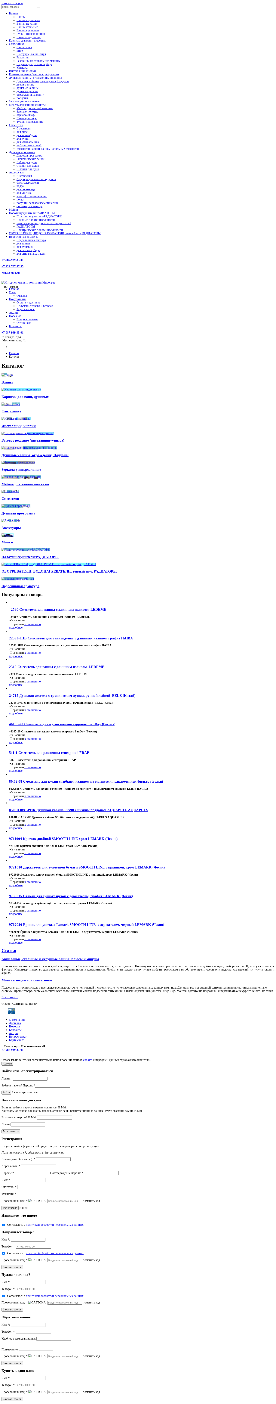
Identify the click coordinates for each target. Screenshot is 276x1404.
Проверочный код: (15, 1200)
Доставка (15, 1023)
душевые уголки (27, 91)
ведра (20, 186)
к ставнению (32, 624)
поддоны (22, 98)
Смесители (16, 125)
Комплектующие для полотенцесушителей (44, 223)
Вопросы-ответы (27, 319)
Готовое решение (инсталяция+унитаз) (34, 74)
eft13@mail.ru (11, 272)
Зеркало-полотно (27, 111)
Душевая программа (22, 152)
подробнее (16, 627)
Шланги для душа (28, 169)
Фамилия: (9, 1193)
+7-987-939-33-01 (12, 260)
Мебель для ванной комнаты (27, 104)
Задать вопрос (26, 309)
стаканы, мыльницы (29, 206)
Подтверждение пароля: (66, 1173)
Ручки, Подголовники (31, 33)
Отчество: (9, 1186)
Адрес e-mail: (11, 1166)
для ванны (23, 243)
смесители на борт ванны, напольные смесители (48, 148)
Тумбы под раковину (30, 121)
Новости (14, 1026)
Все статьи (10, 997)
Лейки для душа (27, 162)
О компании (17, 1019)
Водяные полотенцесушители (36, 219)
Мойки (13, 209)
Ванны (13, 13)
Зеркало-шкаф (26, 114)
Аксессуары (16, 172)
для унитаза (24, 192)
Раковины (23, 57)
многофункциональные (32, 196)
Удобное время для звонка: (19, 1338)
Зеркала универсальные (24, 101)
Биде (20, 50)
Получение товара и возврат (35, 305)
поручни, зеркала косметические (37, 202)
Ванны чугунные (28, 30)
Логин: (7, 1078)
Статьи (9, 950)
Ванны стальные (27, 27)
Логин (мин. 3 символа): (18, 1159)
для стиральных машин (31, 253)
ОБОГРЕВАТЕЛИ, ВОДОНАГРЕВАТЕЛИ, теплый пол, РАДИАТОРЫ (55, 233)
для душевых (25, 246)
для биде (22, 131)
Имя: (6, 1180)
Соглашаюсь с (45, 1224)
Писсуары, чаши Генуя (31, 54)
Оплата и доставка (28, 302)
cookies (87, 1059)
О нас (12, 292)
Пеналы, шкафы (27, 118)
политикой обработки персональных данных (55, 1224)
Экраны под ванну (29, 37)
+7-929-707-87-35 (12, 266)
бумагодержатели (28, 182)
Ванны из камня (27, 23)
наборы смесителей (29, 145)
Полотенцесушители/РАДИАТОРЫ (32, 213)
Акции (13, 312)
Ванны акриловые (28, 20)
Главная (14, 288)
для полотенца (26, 189)
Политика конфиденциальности (22, 1056)
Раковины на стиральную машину (38, 60)
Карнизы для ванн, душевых (27, 40)
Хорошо (7, 1063)
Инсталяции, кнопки (22, 71)
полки (20, 199)
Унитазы (22, 67)
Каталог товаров (12, 3)
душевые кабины (27, 87)
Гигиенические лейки (30, 158)
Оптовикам (24, 322)
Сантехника (16, 43)
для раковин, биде (28, 250)
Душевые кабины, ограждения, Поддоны (35, 77)
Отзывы (22, 295)
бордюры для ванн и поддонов (36, 179)
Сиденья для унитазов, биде (34, 64)
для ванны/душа (27, 135)
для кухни (23, 138)
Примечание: (10, 1349)
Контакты (15, 326)
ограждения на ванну (30, 94)
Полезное (15, 316)
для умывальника (28, 142)
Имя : (6, 1239)
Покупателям (17, 299)
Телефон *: (8, 1246)
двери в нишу (25, 84)
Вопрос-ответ (17, 1036)
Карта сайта (16, 1040)
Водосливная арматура (23, 236)
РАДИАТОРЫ (26, 226)
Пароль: (29, 1085)
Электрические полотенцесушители (40, 229)
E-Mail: (32, 1117)
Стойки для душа (28, 165)
